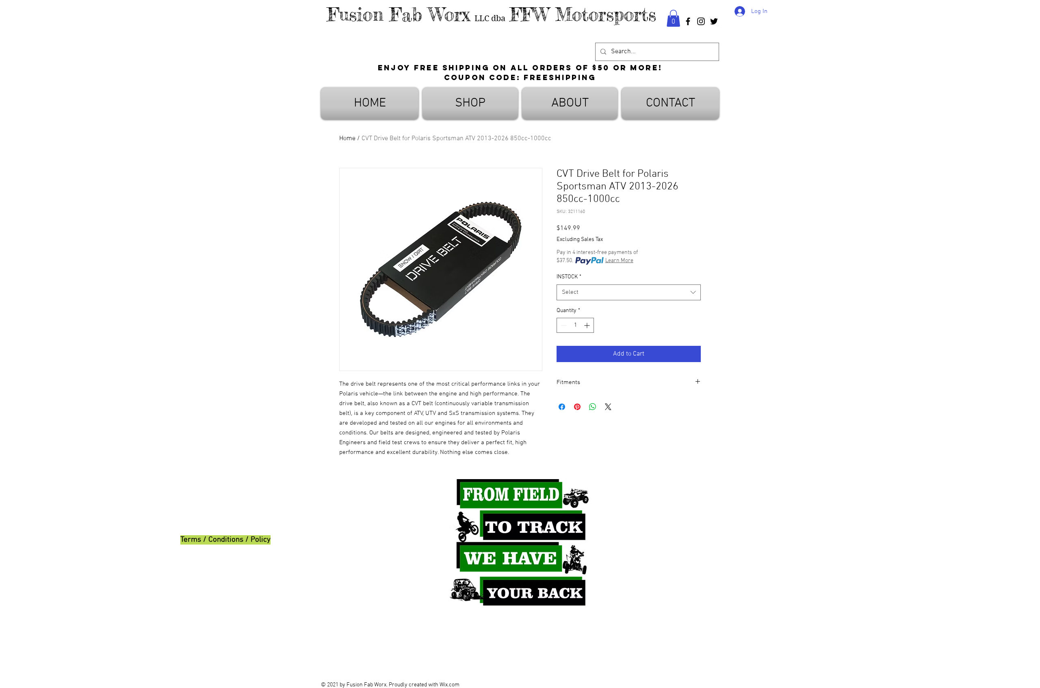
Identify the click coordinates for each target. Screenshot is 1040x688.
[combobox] (629, 292)
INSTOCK (569, 276)
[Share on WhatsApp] (593, 407)
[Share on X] (608, 407)
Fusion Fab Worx (398, 14)
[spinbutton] (575, 325)
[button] (673, 18)
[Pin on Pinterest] (577, 407)
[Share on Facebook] (562, 407)
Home (347, 139)
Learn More (619, 260)
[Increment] (588, 325)
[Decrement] (563, 325)
